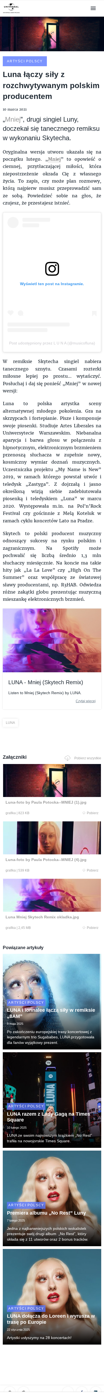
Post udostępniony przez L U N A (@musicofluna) (52, 343)
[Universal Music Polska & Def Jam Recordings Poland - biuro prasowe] (11, 13)
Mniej (13, 119)
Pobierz (92, 813)
